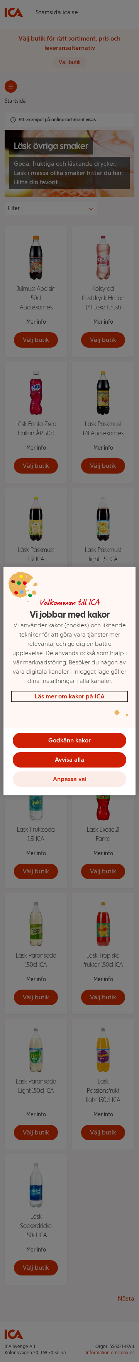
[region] (69, 681)
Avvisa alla (69, 759)
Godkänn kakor (69, 740)
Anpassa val (69, 779)
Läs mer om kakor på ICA (70, 696)
